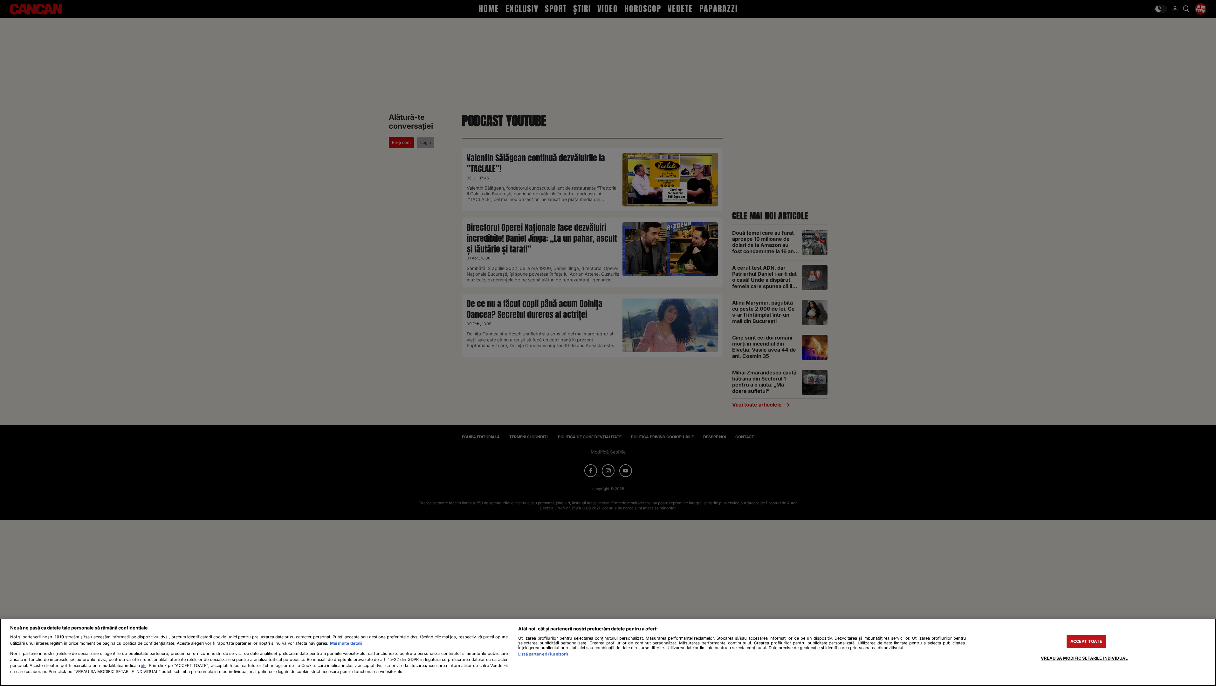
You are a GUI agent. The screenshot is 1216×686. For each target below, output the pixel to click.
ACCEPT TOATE (1086, 641)
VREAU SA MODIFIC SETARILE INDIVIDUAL (1084, 658)
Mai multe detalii (346, 643)
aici (143, 666)
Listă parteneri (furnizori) (543, 654)
